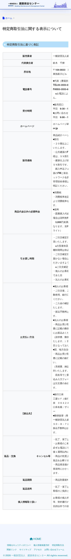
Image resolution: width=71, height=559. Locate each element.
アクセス (38, 549)
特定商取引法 (58, 545)
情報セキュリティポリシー (19, 545)
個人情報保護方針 (41, 545)
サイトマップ (25, 549)
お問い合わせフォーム (54, 549)
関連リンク (12, 549)
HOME (37, 539)
